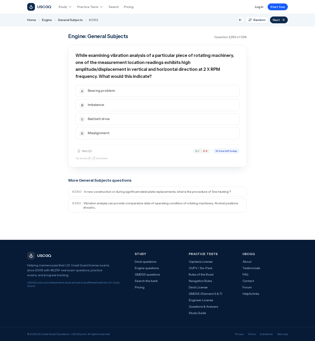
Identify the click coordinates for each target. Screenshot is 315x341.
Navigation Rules (200, 281)
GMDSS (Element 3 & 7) (205, 294)
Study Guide (197, 313)
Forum (247, 287)
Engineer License (201, 300)
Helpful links (251, 294)
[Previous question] (240, 19)
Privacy (239, 334)
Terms (252, 334)
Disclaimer (266, 334)
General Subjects (70, 20)
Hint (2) (87, 151)
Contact (248, 281)
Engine (47, 20)
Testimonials (251, 268)
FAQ (245, 274)
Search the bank (146, 281)
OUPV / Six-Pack (200, 268)
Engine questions (147, 268)
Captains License (201, 262)
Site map (282, 334)
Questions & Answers (203, 306)
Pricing (139, 287)
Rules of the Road (201, 274)
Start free (277, 7)
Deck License (198, 287)
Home (31, 20)
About (247, 262)
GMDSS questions (147, 274)
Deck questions (145, 262)
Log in (259, 7)
